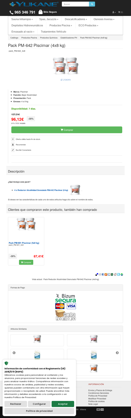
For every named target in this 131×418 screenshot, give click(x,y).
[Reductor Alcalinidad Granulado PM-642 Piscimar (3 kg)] (37, 339)
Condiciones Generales (98, 393)
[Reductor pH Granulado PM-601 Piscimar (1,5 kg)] (94, 368)
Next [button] (117, 353)
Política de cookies (96, 401)
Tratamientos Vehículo (53, 31)
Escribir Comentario (23, 150)
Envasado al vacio (23, 31)
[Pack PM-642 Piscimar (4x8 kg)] (65, 69)
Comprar (68, 129)
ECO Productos (88, 25)
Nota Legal (93, 404)
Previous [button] (14, 353)
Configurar (39, 404)
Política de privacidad (39, 411)
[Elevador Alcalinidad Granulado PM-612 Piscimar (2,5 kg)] (94, 339)
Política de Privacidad (97, 395)
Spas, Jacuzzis (48, 19)
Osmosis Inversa (104, 19)
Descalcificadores (76, 19)
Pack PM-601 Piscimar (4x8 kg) (24, 242)
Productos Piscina (61, 25)
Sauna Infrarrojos (22, 19)
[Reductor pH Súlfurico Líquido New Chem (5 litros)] (37, 355)
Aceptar (63, 404)
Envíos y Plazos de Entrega (100, 390)
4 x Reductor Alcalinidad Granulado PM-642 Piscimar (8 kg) (41, 190)
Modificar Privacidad (97, 398)
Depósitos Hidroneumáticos (27, 25)
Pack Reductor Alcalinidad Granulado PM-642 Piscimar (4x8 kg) (71, 279)
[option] (26, 241)
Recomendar (21, 144)
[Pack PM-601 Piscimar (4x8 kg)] (26, 224)
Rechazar (15, 404)
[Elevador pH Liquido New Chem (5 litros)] (94, 355)
